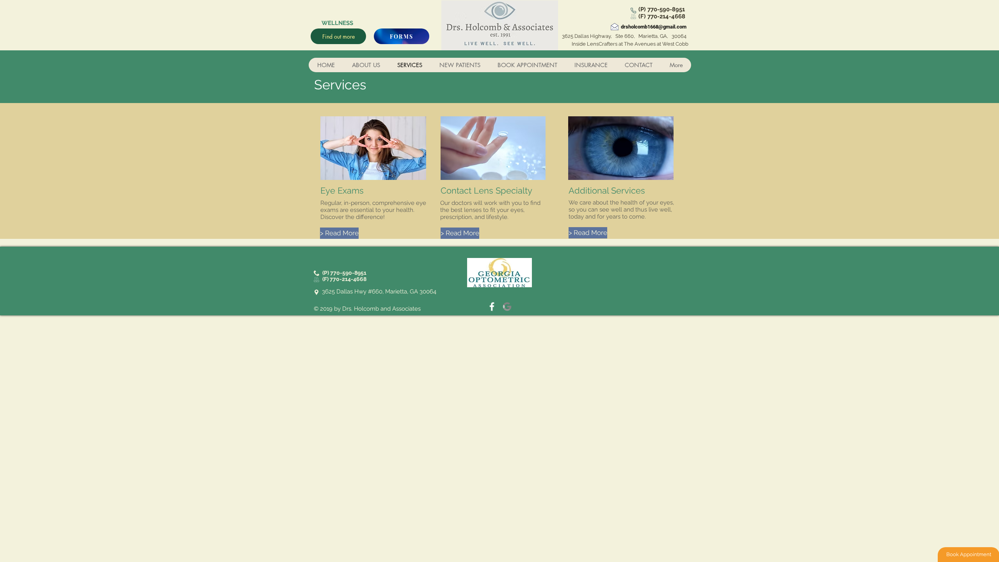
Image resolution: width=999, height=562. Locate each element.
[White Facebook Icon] (492, 306)
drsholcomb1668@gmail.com (653, 27)
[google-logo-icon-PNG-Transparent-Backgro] (507, 306)
